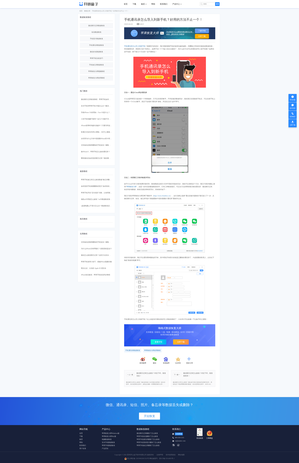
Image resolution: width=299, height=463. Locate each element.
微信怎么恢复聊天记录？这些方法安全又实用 (97, 255)
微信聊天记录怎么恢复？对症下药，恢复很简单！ (198, 374)
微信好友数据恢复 (96, 52)
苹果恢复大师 (131, 187)
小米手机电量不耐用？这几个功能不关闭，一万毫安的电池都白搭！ (105, 119)
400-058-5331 (179, 437)
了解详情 (202, 31)
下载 (134, 4)
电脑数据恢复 (107, 439)
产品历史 (105, 448)
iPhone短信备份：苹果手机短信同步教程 (95, 275)
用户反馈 (82, 448)
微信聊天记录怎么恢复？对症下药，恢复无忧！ (151, 374)
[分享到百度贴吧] (166, 359)
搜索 (217, 4)
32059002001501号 (142, 458)
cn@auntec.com (180, 441)
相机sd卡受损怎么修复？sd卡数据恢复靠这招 (97, 199)
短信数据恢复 (96, 32)
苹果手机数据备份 (108, 445)
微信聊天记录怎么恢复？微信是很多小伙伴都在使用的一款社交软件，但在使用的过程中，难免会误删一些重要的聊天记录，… (145, 383)
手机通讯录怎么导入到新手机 (134, 46)
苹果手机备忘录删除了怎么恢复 (148, 445)
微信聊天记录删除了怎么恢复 (147, 433)
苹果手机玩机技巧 (96, 58)
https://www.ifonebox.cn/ (162, 196)
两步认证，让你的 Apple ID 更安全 (93, 268)
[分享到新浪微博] (143, 359)
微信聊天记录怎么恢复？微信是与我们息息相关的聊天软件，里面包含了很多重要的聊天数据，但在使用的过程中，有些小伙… (192, 383)
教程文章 (87, 11)
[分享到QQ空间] (178, 359)
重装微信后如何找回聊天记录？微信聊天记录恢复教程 (100, 158)
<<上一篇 (130, 374)
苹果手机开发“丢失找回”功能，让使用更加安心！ (99, 193)
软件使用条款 (171, 455)
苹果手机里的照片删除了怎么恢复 (149, 442)
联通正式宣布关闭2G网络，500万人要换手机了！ (99, 132)
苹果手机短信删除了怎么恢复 (147, 436)
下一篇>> (177, 374)
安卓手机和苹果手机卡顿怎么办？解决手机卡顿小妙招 (100, 106)
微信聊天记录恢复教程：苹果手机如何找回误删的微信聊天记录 (104, 99)
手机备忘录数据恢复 (96, 65)
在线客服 (179, 434)
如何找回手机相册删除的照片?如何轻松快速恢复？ (99, 186)
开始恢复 (149, 416)
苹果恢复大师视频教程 (96, 71)
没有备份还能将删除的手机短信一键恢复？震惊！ (99, 145)
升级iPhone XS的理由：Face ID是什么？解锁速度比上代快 (102, 112)
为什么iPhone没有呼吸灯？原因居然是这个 (96, 249)
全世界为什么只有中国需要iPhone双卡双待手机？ (99, 138)
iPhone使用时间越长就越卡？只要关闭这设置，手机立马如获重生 (104, 125)
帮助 (153, 4)
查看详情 (158, 342)
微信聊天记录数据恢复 (96, 25)
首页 (126, 4)
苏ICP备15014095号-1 (167, 458)
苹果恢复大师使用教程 (96, 78)
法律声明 (160, 455)
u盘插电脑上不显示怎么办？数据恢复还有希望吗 (98, 206)
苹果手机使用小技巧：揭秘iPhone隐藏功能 (96, 262)
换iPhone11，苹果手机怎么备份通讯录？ (95, 152)
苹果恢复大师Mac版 (109, 436)
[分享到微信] (154, 359)
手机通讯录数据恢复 (96, 45)
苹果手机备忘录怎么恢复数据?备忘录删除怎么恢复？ (100, 180)
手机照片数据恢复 (96, 39)
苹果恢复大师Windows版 (110, 433)
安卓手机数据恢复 (108, 442)
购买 (81, 439)
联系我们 (163, 4)
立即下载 (202, 36)
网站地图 (181, 455)
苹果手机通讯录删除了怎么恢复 (148, 439)
